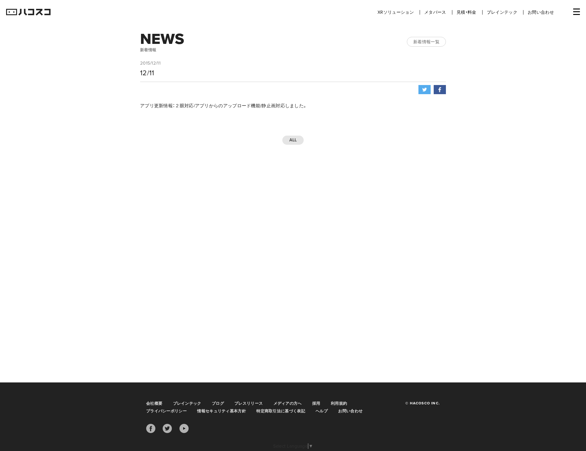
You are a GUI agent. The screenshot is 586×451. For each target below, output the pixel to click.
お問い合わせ (541, 12)
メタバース (435, 12)
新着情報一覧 (426, 41)
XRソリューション (396, 12)
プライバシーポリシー (166, 411)
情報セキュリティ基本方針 (221, 411)
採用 (316, 403)
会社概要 (154, 403)
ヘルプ (322, 411)
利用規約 (339, 403)
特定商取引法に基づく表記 (280, 411)
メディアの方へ (287, 403)
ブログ (218, 403)
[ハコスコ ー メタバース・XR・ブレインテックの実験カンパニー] (28, 12)
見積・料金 (466, 12)
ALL (293, 140)
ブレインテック (502, 12)
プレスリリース (248, 403)
